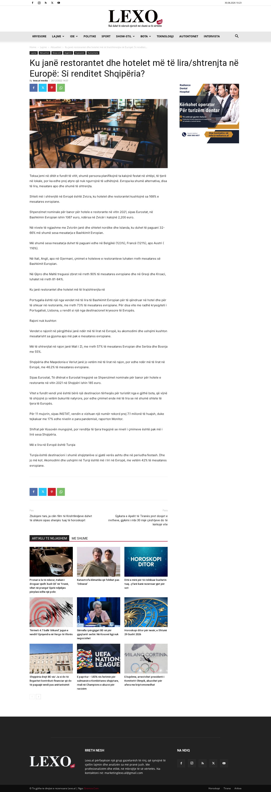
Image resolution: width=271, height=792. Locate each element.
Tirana (227, 788)
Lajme (56, 36)
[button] (236, 37)
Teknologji (165, 36)
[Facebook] (33, 3)
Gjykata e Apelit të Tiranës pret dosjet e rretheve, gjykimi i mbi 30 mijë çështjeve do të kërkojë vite (138, 520)
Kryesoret (79, 52)
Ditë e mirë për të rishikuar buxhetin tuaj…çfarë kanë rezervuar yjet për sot (145, 583)
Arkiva (237, 788)
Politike (90, 36)
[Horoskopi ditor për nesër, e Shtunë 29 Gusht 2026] (146, 612)
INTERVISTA (212, 36)
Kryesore (39, 36)
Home (33, 47)
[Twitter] (52, 3)
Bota (144, 36)
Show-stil (124, 36)
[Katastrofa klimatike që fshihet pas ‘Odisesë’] (98, 562)
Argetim (68, 52)
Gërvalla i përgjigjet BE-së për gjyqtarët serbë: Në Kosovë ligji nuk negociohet (97, 634)
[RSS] (46, 3)
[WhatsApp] (61, 88)
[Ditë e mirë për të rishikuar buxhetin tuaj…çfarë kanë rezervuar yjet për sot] (146, 562)
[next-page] (38, 696)
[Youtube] (59, 3)
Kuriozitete (93, 52)
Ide (72, 36)
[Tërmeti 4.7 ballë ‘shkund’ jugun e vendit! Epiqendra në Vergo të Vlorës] (51, 612)
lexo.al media (40, 80)
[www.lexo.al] (135, 19)
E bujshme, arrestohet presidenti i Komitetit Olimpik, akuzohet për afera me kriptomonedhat (144, 680)
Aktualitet (56, 47)
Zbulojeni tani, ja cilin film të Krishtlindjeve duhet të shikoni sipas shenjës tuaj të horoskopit (61, 518)
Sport (106, 36)
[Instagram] (39, 3)
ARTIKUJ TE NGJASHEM (49, 538)
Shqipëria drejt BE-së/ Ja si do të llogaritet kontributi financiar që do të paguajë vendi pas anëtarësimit (50, 680)
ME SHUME (80, 538)
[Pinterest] (52, 88)
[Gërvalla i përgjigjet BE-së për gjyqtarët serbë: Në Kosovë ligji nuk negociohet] (98, 612)
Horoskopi (214, 788)
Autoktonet (188, 36)
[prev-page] (32, 696)
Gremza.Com (91, 788)
